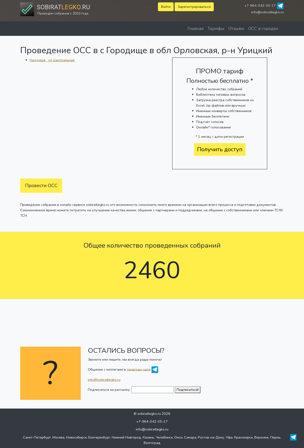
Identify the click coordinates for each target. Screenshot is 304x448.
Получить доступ (219, 149)
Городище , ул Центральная (52, 60)
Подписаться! (188, 389)
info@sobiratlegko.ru (267, 12)
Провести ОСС (41, 185)
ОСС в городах (263, 28)
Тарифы (216, 28)
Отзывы (236, 28)
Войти (166, 6)
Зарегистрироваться (194, 6)
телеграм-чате (138, 369)
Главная (195, 28)
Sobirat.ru (63, 7)
